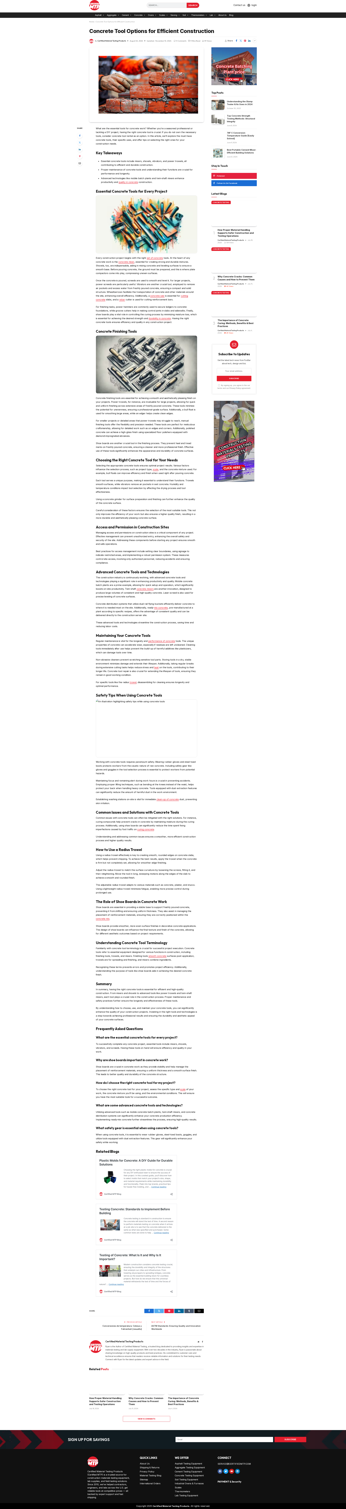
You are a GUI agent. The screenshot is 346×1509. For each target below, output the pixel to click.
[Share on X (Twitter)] (241, 41)
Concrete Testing (221, 202)
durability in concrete (160, 318)
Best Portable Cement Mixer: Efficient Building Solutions (241, 151)
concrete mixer (126, 261)
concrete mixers (145, 588)
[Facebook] (79, 135)
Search (192, 5)
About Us (222, 15)
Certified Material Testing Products (111, 41)
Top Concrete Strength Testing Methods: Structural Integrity (241, 118)
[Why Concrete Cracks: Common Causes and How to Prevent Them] (146, 1384)
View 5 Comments (146, 1419)
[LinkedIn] (79, 149)
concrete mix (102, 918)
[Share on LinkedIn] (249, 41)
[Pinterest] (79, 156)
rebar (122, 299)
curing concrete (145, 829)
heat (156, 667)
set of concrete (155, 258)
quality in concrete (128, 182)
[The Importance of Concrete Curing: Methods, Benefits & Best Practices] (186, 1384)
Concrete (138, 15)
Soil (184, 15)
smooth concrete (158, 956)
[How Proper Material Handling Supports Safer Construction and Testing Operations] (107, 1384)
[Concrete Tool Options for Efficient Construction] (146, 84)
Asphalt (98, 15)
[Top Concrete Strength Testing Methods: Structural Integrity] (217, 119)
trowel (133, 682)
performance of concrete (161, 641)
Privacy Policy (235, 388)
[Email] (79, 163)
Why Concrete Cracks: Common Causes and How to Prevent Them (146, 1401)
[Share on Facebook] (236, 41)
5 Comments (181, 41)
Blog (231, 15)
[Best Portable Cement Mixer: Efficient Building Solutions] (217, 153)
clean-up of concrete (168, 799)
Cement (125, 15)
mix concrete (161, 607)
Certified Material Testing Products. (171, 1506)
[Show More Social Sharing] (254, 41)
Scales (162, 15)
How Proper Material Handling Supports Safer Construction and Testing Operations (105, 1401)
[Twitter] (79, 142)
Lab (211, 15)
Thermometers (197, 15)
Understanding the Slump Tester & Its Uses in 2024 (240, 103)
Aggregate (112, 15)
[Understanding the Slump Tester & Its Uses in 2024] (217, 105)
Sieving (174, 15)
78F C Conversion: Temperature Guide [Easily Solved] (240, 136)
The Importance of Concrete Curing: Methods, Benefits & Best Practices (183, 1401)
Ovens (151, 15)
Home (91, 22)
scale (155, 469)
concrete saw (157, 295)
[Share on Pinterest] (245, 41)
